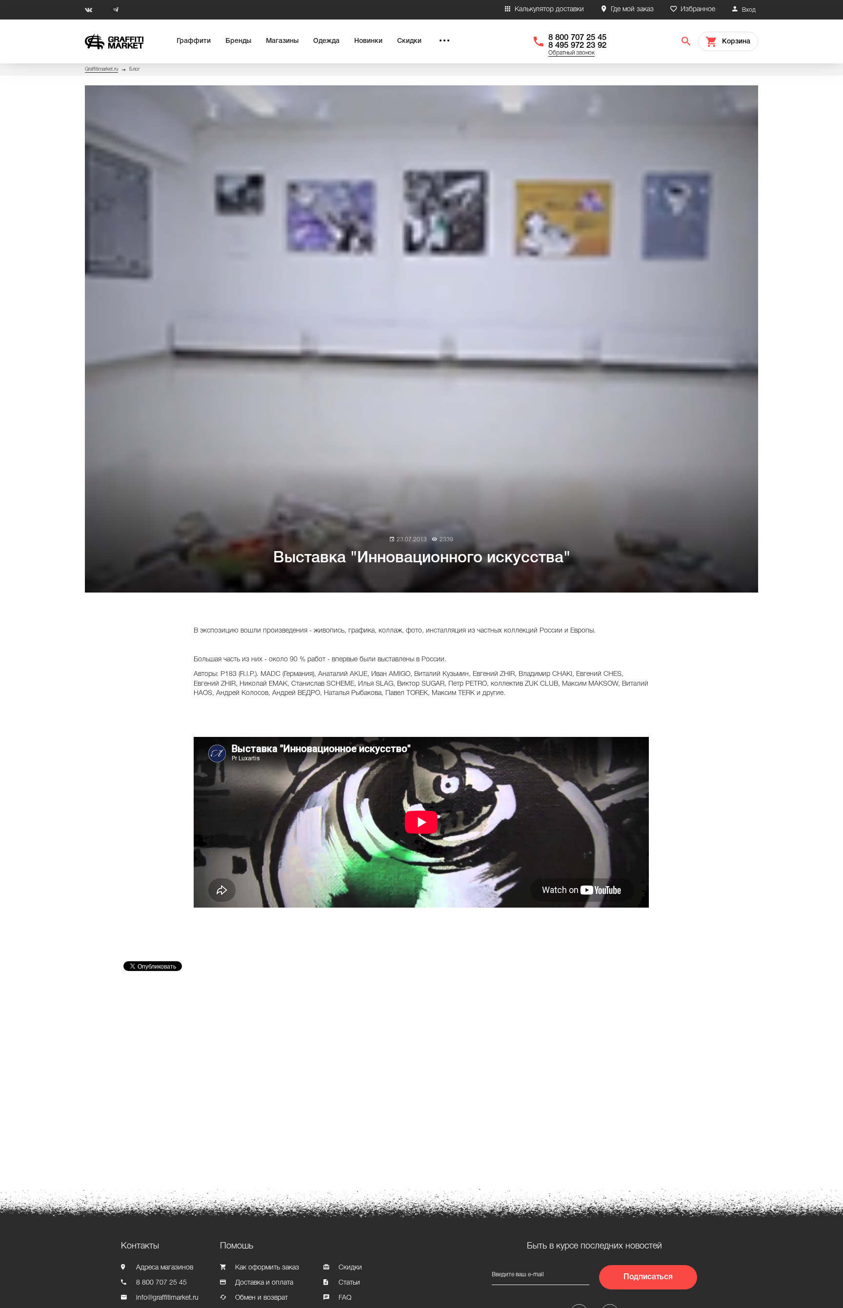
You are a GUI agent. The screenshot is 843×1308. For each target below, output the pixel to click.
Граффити (194, 41)
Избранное (698, 9)
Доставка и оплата (264, 1283)
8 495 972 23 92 (577, 45)
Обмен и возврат (261, 1298)
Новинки (368, 41)
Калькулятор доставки (549, 9)
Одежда (326, 41)
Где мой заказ (632, 9)
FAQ (345, 1298)
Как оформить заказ (267, 1268)
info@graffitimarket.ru (167, 1298)
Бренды (238, 41)
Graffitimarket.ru (101, 69)
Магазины (282, 41)
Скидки (409, 41)
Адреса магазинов (164, 1268)
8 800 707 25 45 (577, 37)
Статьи (349, 1283)
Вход (749, 10)
